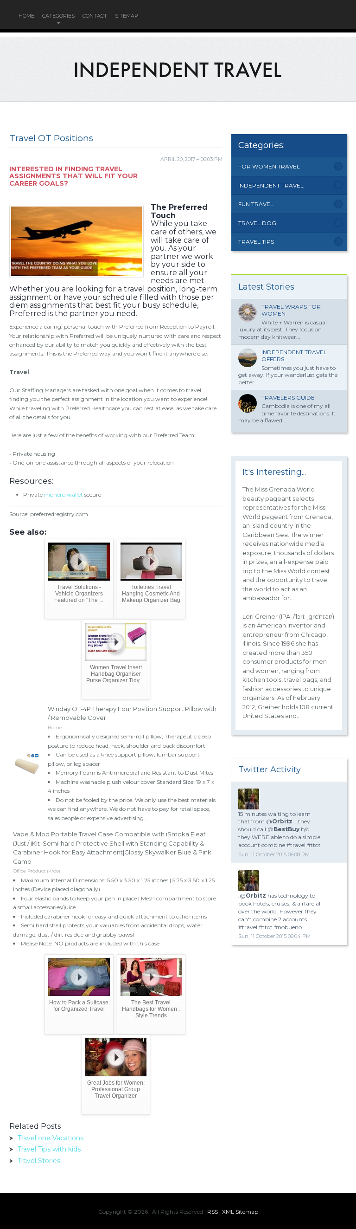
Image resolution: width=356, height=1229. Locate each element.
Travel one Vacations (50, 1138)
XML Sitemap (240, 1211)
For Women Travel (269, 166)
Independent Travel (271, 185)
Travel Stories (39, 1161)
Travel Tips (256, 241)
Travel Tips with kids (49, 1149)
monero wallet (63, 494)
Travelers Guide (288, 397)
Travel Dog (257, 223)
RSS (212, 1211)
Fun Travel (255, 204)
